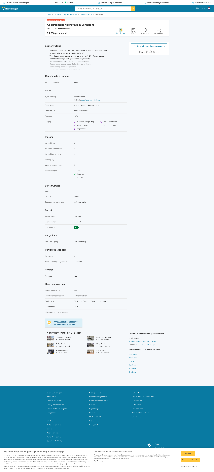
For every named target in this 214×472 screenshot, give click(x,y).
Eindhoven (132, 368)
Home (49, 15)
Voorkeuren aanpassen (189, 466)
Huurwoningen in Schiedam (145, 345)
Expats (91, 421)
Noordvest (99, 15)
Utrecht (131, 361)
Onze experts (136, 417)
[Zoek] (133, 8)
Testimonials (136, 405)
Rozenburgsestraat (103, 337)
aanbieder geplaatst (66, 322)
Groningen (132, 372)
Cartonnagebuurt (86, 15)
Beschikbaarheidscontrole (98, 401)
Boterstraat (60, 344)
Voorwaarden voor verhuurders (143, 397)
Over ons (50, 417)
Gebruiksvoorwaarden (55, 401)
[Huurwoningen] (10, 8)
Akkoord (188, 453)
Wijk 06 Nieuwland (70, 15)
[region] (107, 460)
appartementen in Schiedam (91, 100)
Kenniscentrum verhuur (140, 413)
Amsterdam (133, 358)
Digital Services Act (54, 437)
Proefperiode (94, 425)
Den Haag (132, 365)
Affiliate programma (54, 425)
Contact (49, 429)
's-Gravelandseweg (63, 337)
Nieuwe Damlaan (62, 350)
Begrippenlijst (94, 409)
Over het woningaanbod (98, 397)
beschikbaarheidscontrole (64, 324)
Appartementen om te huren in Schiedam (143, 341)
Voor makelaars (137, 409)
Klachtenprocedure (53, 433)
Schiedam (57, 15)
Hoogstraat (100, 344)
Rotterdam (133, 354)
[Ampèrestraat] (90, 352)
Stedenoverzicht (95, 417)
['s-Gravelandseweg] (50, 338)
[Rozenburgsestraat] (90, 338)
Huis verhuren (137, 401)
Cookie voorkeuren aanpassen (57, 409)
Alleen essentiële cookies (190, 460)
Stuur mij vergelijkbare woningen (151, 46)
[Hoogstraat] (90, 345)
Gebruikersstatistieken (55, 441)
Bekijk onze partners (101, 461)
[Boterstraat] (50, 345)
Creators (50, 421)
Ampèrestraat (101, 350)
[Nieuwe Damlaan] (50, 352)
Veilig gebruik (51, 413)
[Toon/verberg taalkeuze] (209, 8)
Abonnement (51, 397)
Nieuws (92, 413)
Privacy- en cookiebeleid (55, 405)
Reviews (92, 405)
